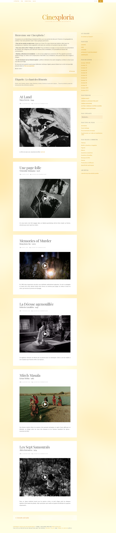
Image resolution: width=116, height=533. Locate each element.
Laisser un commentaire (40, 103)
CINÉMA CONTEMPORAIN (88, 108)
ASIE (82, 47)
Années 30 (84, 70)
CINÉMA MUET (85, 98)
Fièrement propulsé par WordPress (24, 526)
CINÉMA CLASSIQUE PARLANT (89, 101)
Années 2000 (84, 88)
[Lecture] (20, 145)
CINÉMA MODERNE (86, 103)
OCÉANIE (83, 49)
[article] (43, 152)
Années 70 (84, 80)
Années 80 (84, 83)
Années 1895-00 (85, 63)
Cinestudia (28, 1)
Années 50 (84, 75)
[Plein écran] (69, 145)
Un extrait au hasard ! (87, 36)
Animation (84, 125)
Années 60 (84, 78)
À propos (16, 1)
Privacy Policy (50, 528)
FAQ (22, 1)
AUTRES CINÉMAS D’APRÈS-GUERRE (91, 106)
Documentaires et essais (88, 130)
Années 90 (84, 85)
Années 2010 (84, 90)
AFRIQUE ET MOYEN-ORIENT (89, 52)
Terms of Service (63, 528)
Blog (34, 1)
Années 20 (84, 68)
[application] (44, 127)
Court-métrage (85, 128)
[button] (45, 127)
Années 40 (84, 73)
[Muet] (67, 145)
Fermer (72, 71)
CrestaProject (56, 526)
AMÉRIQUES (84, 55)
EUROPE (83, 45)
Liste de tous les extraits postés (90, 173)
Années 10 (84, 65)
